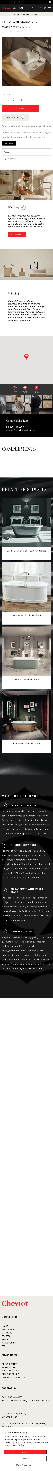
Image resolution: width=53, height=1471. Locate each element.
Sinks (5, 1339)
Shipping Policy (10, 1374)
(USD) (21, 8)
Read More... (9, 143)
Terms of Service (11, 1370)
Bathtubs (7, 1332)
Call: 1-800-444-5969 (12, 1397)
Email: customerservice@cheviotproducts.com (25, 1400)
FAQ (4, 1346)
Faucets (6, 1336)
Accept (25, 1452)
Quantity (6, 94)
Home (5, 1326)
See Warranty (17, 234)
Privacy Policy (9, 1367)
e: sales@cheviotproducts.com (21, 430)
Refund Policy (9, 1364)
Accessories (9, 1342)
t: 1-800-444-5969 (15, 426)
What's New (8, 1329)
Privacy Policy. (17, 1445)
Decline (25, 1458)
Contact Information (13, 1377)
